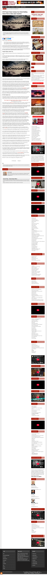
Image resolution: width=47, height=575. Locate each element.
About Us (4, 566)
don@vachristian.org (34, 489)
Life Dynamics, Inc (34, 230)
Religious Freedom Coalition (35, 449)
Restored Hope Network (35, 334)
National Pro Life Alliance (35, 236)
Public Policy (25, 573)
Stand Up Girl (33, 337)
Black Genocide (34, 221)
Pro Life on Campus (34, 244)
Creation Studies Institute (35, 133)
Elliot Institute (34, 225)
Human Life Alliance (34, 227)
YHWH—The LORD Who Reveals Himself (36, 73)
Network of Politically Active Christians (37, 238)
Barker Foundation (34, 267)
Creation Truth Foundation (35, 134)
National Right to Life (35, 237)
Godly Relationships (36, 572)
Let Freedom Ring (34, 411)
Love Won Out (34, 328)
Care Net (33, 222)
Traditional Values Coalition (35, 415)
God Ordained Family (35, 563)
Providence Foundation (35, 413)
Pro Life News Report (34, 243)
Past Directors (4, 560)
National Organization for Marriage (36, 445)
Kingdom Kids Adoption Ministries (36, 274)
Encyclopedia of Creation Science (36, 138)
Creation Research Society (35, 131)
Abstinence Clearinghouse (35, 319)
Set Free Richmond (34, 336)
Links (3, 565)
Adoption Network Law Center (36, 266)
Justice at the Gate (34, 410)
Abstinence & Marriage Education (36, 318)
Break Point (33, 322)
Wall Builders (33, 414)
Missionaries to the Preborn (35, 233)
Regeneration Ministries (35, 333)
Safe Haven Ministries (35, 282)
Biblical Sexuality (34, 555)
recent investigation (20, 152)
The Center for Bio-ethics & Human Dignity (37, 300)
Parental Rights (34, 448)
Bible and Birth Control (35, 321)
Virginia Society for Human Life (36, 248)
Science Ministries (34, 298)
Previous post (14, 160)
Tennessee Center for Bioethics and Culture (37, 299)
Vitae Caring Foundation (35, 249)
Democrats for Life (34, 224)
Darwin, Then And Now (35, 136)
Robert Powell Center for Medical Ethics (37, 297)
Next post (19, 160)
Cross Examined (34, 348)
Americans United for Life (35, 220)
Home (3, 553)
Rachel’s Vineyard (34, 281)
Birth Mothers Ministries (35, 269)
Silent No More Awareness (35, 283)
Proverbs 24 (32, 155)
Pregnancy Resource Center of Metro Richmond (38, 241)
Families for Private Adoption (36, 272)
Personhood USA (34, 240)
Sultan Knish (10, 40)
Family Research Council (35, 441)
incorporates (24, 87)
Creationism (34, 560)
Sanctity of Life (34, 553)
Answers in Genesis (34, 126)
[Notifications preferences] (1, 573)
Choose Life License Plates (35, 223)
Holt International (34, 273)
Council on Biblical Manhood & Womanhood (38, 437)
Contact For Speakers (37, 573)
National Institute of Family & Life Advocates (38, 235)
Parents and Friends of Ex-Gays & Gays (37, 335)
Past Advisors (4, 563)
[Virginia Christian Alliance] (9, 3)
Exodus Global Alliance (35, 323)
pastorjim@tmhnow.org (34, 506)
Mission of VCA (39, 489)
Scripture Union (34, 351)
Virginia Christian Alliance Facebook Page (37, 88)
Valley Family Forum (35, 453)
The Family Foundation (35, 450)
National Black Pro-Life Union (36, 234)
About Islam (34, 565)
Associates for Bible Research (36, 127)
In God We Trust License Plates (36, 409)
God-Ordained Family (31, 572)
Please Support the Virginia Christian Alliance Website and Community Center (16, 100)
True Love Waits (34, 338)
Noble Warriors (34, 447)
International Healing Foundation (36, 326)
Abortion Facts (34, 218)
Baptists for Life (34, 257)
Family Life (33, 440)
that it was (11, 102)
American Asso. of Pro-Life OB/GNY (36, 289)
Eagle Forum (33, 438)
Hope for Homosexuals (35, 325)
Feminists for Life (34, 226)
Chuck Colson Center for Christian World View (38, 347)
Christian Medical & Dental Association (37, 291)
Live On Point (33, 327)
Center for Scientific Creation (36, 128)
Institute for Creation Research (36, 139)
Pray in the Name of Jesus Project (36, 412)
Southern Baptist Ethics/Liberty (36, 260)
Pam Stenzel (33, 332)
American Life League (35, 219)
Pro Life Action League (35, 242)
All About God (34, 344)
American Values (34, 434)
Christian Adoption (34, 270)
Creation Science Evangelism (35, 132)
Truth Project (33, 352)
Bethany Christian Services (35, 268)
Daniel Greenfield (7, 37)
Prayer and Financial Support (6, 555)
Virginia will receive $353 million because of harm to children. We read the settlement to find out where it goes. (37, 78)
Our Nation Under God (26, 572)
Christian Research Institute (35, 526)
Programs (29, 573)
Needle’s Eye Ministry (34, 446)
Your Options (33, 250)
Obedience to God (34, 558)
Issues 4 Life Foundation (35, 228)
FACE (32, 349)
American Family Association (36, 433)
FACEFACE (33, 439)
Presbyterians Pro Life (35, 258)
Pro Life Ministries (32, 573)
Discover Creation (34, 137)
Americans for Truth (34, 320)
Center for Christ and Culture (36, 525)
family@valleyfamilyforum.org (35, 498)
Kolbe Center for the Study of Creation (37, 140)
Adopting (33, 265)
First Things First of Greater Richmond (37, 324)
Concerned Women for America (36, 436)
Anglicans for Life (34, 256)
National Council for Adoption (36, 275)
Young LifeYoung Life (35, 454)
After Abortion (34, 280)
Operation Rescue (34, 239)
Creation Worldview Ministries (36, 135)
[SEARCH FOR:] (40, 8)
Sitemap (4, 568)
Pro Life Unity (33, 245)
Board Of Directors (5, 558)
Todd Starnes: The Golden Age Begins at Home (23, 560)
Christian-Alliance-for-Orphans (36, 271)
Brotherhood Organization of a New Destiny (38, 435)
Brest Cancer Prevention (35, 290)
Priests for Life (34, 259)
